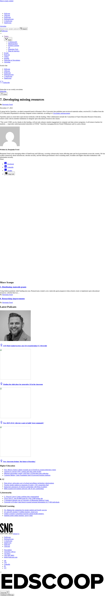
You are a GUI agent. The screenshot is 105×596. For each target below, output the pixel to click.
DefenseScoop (9, 19)
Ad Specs (7, 553)
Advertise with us (9, 552)
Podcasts (7, 55)
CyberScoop (8, 21)
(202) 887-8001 (9, 555)
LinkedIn (7, 564)
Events (6, 53)
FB (5, 561)
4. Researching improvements (12, 299)
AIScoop (7, 15)
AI (9, 47)
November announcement (61, 113)
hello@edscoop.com (10, 557)
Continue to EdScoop (7, 595)
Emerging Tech (13, 49)
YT (5, 568)
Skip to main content (6, 1)
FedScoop (7, 17)
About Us (16, 534)
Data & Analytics (13, 51)
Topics (6, 36)
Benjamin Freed (7, 104)
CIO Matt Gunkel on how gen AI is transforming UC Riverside (25, 346)
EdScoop (7, 13)
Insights (6, 58)
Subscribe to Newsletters (12, 60)
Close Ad (4, 593)
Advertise (3, 26)
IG (5, 566)
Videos (6, 56)
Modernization (13, 44)
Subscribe (6, 82)
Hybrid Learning (13, 45)
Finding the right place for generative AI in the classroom (23, 384)
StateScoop (7, 23)
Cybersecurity (12, 42)
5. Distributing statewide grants (13, 287)
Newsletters (8, 550)
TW (5, 562)
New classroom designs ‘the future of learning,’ (19, 461)
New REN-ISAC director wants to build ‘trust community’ (23, 423)
